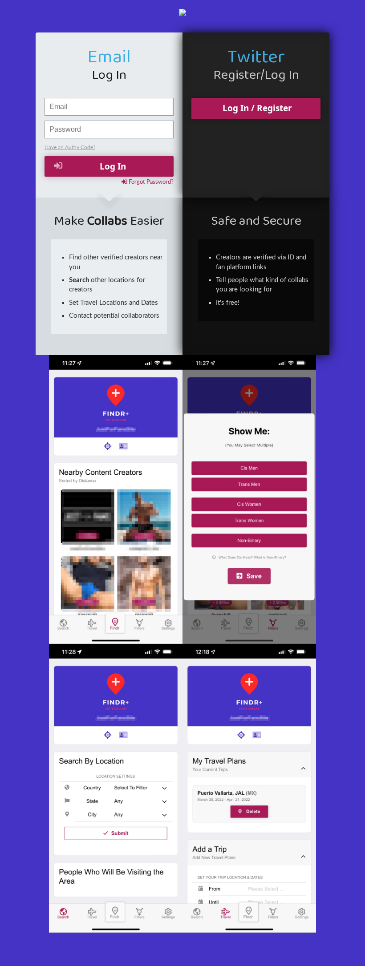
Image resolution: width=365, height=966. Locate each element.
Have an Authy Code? (70, 147)
